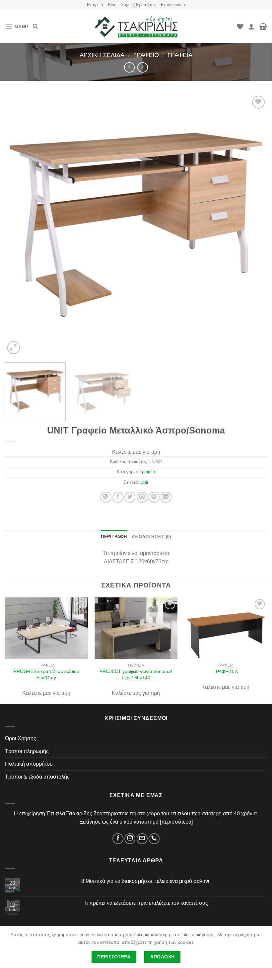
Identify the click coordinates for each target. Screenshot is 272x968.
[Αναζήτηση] (35, 26)
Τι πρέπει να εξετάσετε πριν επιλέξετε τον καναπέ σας (146, 903)
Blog (112, 4)
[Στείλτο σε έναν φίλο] (142, 497)
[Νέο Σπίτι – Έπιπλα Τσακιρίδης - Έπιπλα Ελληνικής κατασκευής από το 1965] (136, 26)
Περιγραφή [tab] (114, 536)
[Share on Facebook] (117, 497)
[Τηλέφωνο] (154, 838)
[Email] (142, 838)
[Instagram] (129, 838)
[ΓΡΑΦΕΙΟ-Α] (225, 628)
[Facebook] (117, 838)
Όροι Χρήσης (20, 738)
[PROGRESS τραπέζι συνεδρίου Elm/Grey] (46, 628)
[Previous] (19, 225)
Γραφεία (180, 54)
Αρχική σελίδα (102, 54)
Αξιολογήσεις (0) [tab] (151, 536)
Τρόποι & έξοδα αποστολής (37, 777)
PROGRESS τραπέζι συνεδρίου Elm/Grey (46, 674)
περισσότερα (176, 822)
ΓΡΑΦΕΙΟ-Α (225, 671)
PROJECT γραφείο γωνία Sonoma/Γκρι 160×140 (136, 674)
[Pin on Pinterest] (154, 497)
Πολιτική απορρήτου (29, 764)
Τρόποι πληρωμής (27, 751)
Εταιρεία (95, 4)
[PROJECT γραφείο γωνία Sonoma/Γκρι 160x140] (136, 628)
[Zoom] (13, 347)
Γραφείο (146, 54)
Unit (144, 482)
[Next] (253, 225)
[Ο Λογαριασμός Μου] (251, 26)
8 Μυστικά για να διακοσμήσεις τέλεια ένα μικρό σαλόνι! (146, 881)
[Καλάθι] (263, 26)
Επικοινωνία (173, 4)
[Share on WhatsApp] (106, 497)
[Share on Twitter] (129, 497)
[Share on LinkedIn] (166, 497)
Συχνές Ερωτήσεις (138, 4)
